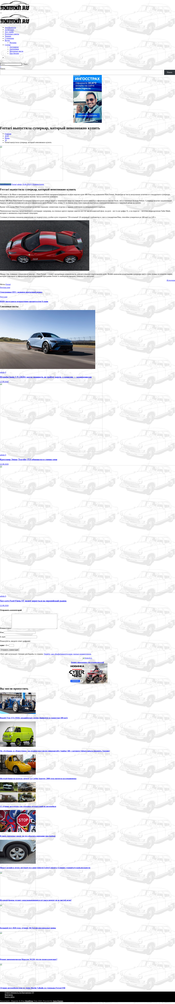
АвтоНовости (10, 28)
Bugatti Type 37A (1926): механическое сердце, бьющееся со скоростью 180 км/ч (34, 718)
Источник (171, 280)
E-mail (2, 637)
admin (19, 184)
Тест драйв (9, 32)
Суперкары (9, 38)
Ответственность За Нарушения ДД (19, 993)
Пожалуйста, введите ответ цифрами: (15, 641)
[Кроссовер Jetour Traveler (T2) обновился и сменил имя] (51, 451)
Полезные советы (12, 34)
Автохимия (14, 49)
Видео (7, 40)
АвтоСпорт (9, 30)
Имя (2, 632)
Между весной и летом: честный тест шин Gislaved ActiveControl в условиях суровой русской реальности (45, 868)
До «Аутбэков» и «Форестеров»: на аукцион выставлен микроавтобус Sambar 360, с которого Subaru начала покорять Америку (55, 751)
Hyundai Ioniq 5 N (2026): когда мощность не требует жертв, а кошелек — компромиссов (46, 377)
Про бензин (14, 53)
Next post (3, 297)
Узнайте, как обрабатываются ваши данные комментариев (67, 654)
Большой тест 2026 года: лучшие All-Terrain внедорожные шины (28, 928)
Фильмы (13, 43)
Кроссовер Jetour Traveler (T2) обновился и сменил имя (28, 459)
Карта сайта (9, 997)
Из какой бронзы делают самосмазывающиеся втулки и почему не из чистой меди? (36, 900)
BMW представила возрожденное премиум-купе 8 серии (24, 301)
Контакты (9, 995)
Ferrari (14, 184)
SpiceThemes (58, 1001)
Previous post (5, 287)
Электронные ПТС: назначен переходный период (21, 292)
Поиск (2, 69)
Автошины (14, 47)
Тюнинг (8, 36)
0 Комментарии (37, 184)
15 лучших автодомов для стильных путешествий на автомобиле (28, 806)
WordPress (29, 1001)
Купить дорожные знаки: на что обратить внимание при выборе (27, 836)
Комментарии (6, 628)
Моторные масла (16, 51)
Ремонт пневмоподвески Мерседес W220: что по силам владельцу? (28, 959)
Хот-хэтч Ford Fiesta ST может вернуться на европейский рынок (33, 601)
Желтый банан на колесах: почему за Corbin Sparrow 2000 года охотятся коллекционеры (38, 779)
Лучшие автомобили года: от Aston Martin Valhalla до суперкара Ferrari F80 (32, 988)
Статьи (7, 45)
